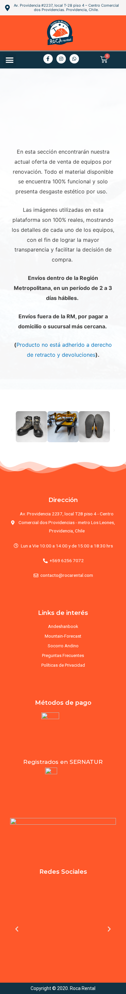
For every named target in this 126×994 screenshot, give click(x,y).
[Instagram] (61, 58)
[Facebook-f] (48, 58)
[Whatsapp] (74, 58)
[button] (9, 60)
